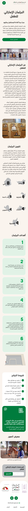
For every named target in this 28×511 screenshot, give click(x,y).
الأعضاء (15, 507)
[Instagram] (12, 498)
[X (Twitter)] (16, 498)
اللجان (8, 507)
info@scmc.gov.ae (13, 503)
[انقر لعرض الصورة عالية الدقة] (14, 449)
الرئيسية (22, 507)
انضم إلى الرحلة (14, 39)
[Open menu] (4, 3)
